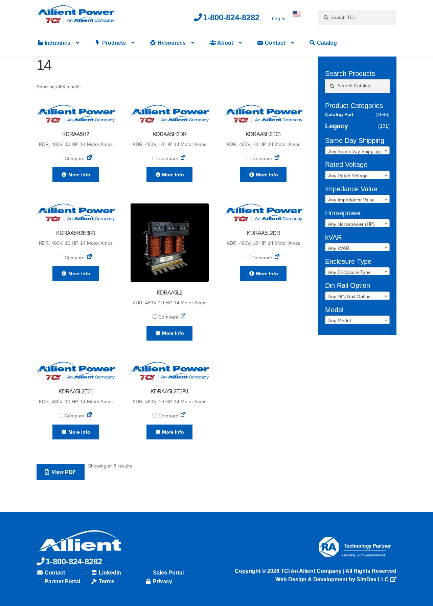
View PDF (63, 472)
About (224, 43)
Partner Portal (61, 581)
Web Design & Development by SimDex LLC (332, 579)
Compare (74, 158)
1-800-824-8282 (231, 17)
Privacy (162, 581)
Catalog (326, 43)
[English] (296, 14)
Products (113, 43)
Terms (106, 581)
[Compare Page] (89, 158)
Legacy (336, 126)
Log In (279, 18)
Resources (171, 43)
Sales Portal (168, 573)
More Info (78, 174)
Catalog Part (339, 114)
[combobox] (357, 151)
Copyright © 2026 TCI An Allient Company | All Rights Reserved (315, 571)
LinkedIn (109, 573)
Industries (56, 43)
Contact (274, 43)
